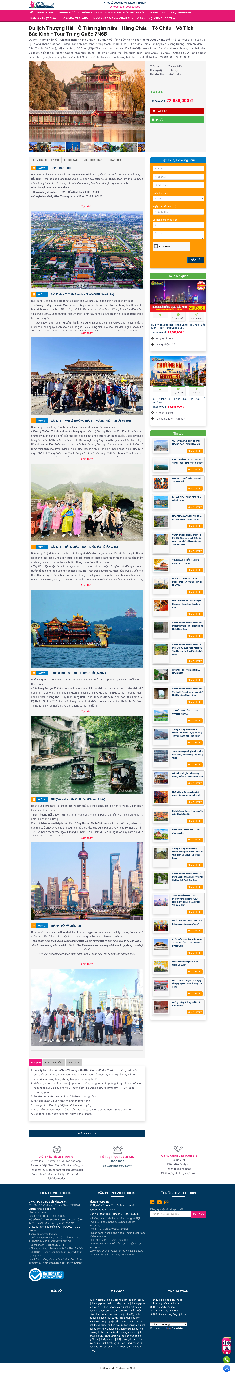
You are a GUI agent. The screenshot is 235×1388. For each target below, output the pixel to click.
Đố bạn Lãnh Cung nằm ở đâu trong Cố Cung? (185, 963)
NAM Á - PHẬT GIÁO (43, 18)
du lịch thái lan (119, 1299)
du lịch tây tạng (107, 1343)
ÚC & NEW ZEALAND (75, 18)
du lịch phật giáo (110, 1321)
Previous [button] (31, 101)
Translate (177, 1328)
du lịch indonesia (110, 1307)
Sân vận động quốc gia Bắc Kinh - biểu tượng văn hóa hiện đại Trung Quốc (187, 754)
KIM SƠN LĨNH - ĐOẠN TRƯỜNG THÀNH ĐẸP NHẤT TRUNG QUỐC (187, 461)
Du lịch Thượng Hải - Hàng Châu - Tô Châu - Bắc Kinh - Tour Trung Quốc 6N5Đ (178, 326)
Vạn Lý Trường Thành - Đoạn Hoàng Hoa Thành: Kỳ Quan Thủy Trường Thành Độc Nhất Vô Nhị (187, 732)
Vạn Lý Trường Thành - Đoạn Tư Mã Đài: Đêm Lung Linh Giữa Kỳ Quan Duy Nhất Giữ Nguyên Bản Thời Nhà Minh (186, 539)
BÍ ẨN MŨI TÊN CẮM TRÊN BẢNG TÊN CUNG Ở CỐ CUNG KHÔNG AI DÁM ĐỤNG (187, 942)
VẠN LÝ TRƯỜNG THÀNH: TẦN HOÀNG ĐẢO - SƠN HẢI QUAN (186, 442)
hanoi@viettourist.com (102, 1209)
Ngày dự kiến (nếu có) (164, 206)
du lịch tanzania (106, 1332)
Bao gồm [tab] (36, 1062)
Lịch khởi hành (94, 160)
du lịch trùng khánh (128, 1343)
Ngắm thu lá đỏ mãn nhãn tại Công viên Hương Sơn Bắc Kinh (186, 794)
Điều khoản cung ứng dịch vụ (169, 1314)
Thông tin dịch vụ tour (165, 1310)
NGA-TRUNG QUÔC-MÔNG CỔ (124, 12)
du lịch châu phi (129, 1321)
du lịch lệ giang (119, 1339)
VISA (140, 18)
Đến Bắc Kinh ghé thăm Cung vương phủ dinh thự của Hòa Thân (187, 775)
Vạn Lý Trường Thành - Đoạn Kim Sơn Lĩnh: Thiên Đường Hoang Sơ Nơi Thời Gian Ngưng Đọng (187, 691)
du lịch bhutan (123, 1317)
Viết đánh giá (87, 1133)
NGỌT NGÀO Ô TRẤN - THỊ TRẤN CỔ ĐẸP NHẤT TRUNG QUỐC (187, 518)
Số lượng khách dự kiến (165, 219)
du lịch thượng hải (110, 1335)
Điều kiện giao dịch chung (167, 1299)
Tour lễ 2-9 (44, 12)
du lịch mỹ (113, 1324)
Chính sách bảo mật (164, 1307)
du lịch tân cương (117, 1346)
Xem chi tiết (195, 451)
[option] (87, 101)
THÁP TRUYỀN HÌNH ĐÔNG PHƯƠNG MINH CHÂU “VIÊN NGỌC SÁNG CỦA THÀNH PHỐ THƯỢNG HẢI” (186, 900)
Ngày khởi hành (161, 193)
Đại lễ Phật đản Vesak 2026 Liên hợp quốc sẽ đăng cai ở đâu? (187, 922)
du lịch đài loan (114, 1310)
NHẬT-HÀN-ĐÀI (181, 12)
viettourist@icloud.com (117, 1165)
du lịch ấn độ (126, 1314)
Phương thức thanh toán (166, 1303)
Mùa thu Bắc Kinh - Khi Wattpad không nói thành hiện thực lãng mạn (186, 604)
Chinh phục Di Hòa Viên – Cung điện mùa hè (186, 831)
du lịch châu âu (125, 1328)
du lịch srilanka (105, 1317)
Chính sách (72, 160)
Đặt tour (162, 111)
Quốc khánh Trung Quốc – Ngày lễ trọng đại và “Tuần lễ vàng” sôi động (187, 983)
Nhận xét (115, 160)
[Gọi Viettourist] (226, 1359)
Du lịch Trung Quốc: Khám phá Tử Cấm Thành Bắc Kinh (187, 812)
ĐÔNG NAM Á (90, 12)
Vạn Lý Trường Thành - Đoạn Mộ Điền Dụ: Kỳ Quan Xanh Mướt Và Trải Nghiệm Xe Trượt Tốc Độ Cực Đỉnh (187, 649)
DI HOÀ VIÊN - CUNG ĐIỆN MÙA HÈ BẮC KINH (186, 499)
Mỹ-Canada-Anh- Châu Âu (112, 18)
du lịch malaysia (116, 1303)
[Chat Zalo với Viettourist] (226, 1368)
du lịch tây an (102, 1339)
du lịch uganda (124, 1332)
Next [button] (143, 101)
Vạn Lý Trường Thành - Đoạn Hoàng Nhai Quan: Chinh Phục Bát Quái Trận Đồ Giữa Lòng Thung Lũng (187, 853)
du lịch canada (129, 1324)
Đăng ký (198, 1214)
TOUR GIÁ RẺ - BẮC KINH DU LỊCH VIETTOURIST (185, 562)
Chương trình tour (46, 160)
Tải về (159, 119)
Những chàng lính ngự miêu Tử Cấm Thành (186, 1004)
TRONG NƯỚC (68, 12)
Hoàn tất (195, 259)
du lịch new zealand (105, 1328)
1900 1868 (117, 1161)
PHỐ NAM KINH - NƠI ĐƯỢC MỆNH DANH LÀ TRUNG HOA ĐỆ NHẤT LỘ (187, 582)
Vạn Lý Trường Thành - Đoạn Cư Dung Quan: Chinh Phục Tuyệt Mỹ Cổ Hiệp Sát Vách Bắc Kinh (187, 876)
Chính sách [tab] (73, 1062)
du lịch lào (134, 1299)
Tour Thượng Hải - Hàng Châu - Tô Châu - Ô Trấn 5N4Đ (178, 400)
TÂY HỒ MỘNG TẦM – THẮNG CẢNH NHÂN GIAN (185, 712)
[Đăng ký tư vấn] (226, 1346)
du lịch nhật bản (130, 1307)
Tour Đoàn (157, 12)
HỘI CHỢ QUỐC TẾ (161, 18)
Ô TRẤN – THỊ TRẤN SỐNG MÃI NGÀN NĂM (186, 671)
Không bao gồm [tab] (54, 1062)
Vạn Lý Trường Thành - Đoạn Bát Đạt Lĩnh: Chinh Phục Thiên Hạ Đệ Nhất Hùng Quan (187, 625)
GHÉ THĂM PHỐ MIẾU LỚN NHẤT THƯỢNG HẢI (187, 480)
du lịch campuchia (100, 1299)
